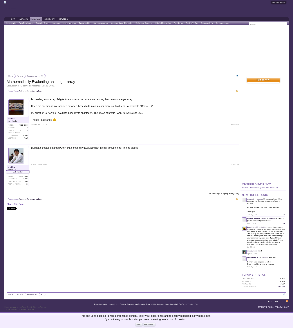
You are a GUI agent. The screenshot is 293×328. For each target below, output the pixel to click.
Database (56, 23)
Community (49, 19)
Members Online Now (256, 183)
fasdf (26, 138)
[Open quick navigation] (237, 76)
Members (63, 19)
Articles (24, 19)
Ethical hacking (84, 23)
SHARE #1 (235, 124)
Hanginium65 (252, 227)
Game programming (100, 23)
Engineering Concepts (144, 23)
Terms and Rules (265, 307)
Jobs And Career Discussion (121, 23)
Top (282, 301)
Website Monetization (163, 23)
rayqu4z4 (281, 286)
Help (270, 301)
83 (27, 184)
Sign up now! (263, 80)
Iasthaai (37, 85)
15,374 (25, 179)
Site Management (222, 23)
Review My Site (192, 23)
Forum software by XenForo (25, 307)
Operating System (42, 23)
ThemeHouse (40, 309)
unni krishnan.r (253, 257)
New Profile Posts (255, 195)
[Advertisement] (146, 49)
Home (12, 19)
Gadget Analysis (207, 23)
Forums (36, 19)
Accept (138, 324)
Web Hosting (178, 23)
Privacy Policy (282, 307)
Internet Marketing (69, 23)
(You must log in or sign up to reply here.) (224, 194)
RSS (287, 301)
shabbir (11, 167)
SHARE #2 (235, 164)
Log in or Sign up (278, 2)
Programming (11, 23)
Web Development (26, 23)
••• (284, 215)
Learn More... (149, 324)
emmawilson (252, 251)
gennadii (250, 199)
